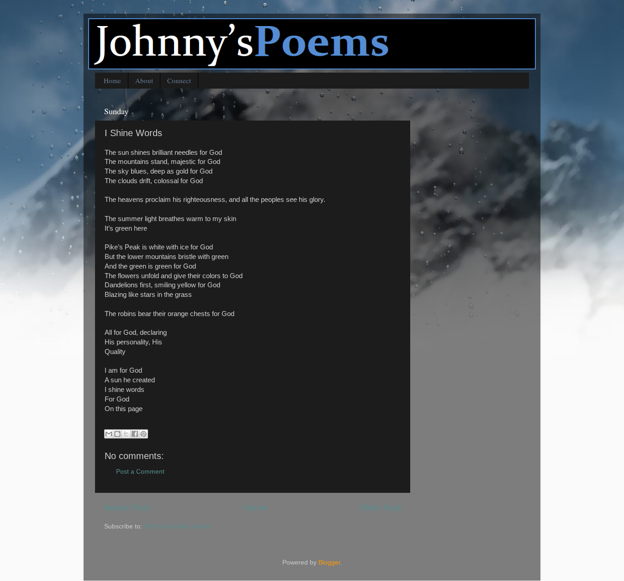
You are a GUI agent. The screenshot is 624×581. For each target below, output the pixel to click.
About (144, 80)
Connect (179, 80)
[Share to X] (126, 433)
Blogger (329, 562)
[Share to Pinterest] (143, 433)
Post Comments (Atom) (178, 526)
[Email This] (108, 433)
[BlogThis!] (117, 433)
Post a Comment (140, 471)
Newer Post (127, 507)
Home (112, 80)
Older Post (380, 507)
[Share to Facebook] (134, 433)
